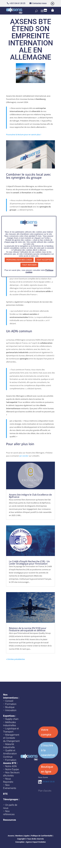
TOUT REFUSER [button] (29, 265)
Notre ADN (11, 766)
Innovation (10, 710)
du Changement (11, 741)
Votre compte (46, 732)
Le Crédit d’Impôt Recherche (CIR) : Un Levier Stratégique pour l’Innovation (29, 562)
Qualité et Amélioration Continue (10, 753)
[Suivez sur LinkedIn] (52, 3)
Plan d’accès (44, 790)
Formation (10, 704)
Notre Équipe (12, 769)
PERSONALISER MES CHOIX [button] (19, 260)
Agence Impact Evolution (36, 842)
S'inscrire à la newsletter (48, 750)
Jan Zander (23, 456)
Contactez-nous (39, 3)
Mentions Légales (22, 836)
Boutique (9, 707)
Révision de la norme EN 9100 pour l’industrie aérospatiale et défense (27, 629)
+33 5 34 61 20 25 (17, 3)
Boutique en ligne (47, 769)
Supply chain (11, 719)
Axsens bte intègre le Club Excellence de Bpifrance (30, 495)
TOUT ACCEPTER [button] (44, 260)
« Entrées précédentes (15, 659)
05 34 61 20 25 (48, 782)
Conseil (9, 700)
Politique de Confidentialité (41, 836)
